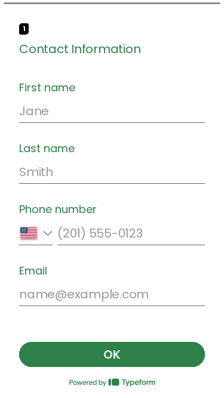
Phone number (58, 209)
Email (33, 271)
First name (47, 88)
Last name (47, 148)
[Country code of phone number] (36, 233)
